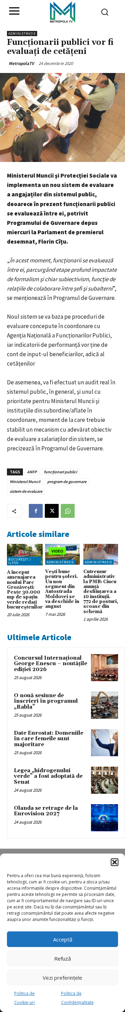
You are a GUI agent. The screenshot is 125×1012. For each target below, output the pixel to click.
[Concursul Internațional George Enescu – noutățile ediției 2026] (104, 667)
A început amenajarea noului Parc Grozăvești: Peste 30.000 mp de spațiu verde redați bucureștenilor (25, 590)
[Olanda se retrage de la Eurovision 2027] (104, 817)
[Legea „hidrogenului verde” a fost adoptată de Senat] (104, 780)
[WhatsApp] (68, 511)
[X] (52, 511)
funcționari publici (60, 471)
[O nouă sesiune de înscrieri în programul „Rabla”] (104, 705)
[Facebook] (36, 511)
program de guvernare (66, 481)
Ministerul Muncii (25, 481)
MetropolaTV (21, 63)
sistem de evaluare (26, 491)
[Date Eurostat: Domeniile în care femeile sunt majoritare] (104, 742)
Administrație (22, 33)
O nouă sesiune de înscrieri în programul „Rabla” (46, 701)
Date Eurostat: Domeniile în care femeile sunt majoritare (48, 739)
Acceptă (62, 939)
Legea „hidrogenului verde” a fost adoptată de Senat (48, 776)
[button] (114, 862)
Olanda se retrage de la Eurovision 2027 (46, 811)
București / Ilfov (19, 561)
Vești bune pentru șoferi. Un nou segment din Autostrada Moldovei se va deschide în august (62, 589)
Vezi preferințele (62, 977)
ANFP (32, 471)
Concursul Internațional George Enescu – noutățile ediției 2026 (50, 664)
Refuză (62, 958)
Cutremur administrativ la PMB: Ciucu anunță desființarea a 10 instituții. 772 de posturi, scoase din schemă (100, 591)
